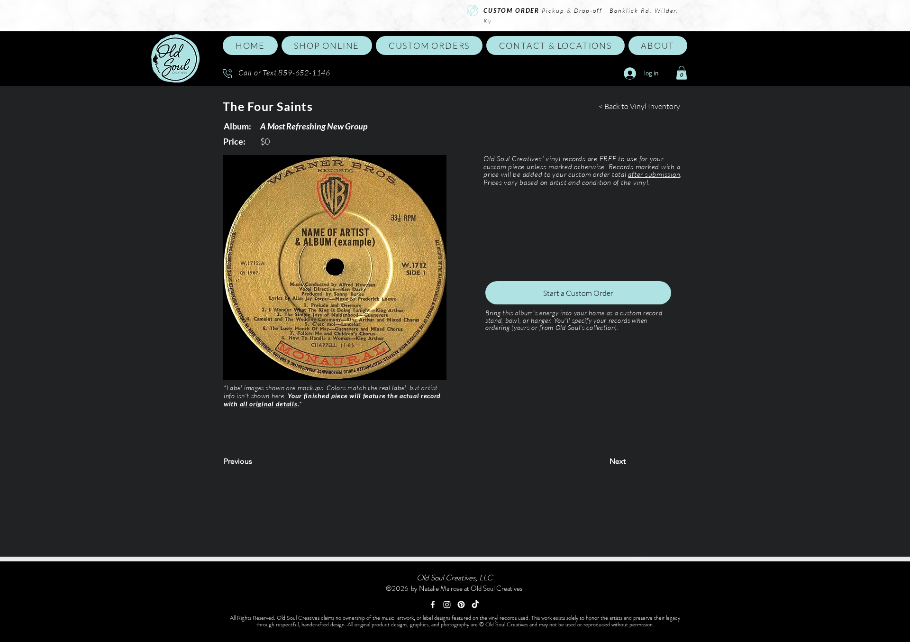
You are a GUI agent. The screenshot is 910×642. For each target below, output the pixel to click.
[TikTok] (475, 604)
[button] (327, 45)
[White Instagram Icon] (447, 604)
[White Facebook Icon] (432, 604)
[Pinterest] (461, 604)
